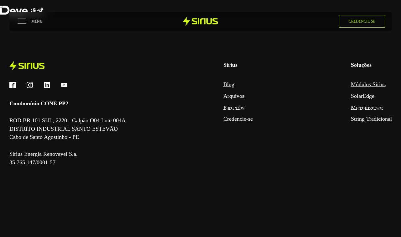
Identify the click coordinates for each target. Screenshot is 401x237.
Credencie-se (238, 119)
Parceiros (233, 107)
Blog (228, 84)
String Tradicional (371, 119)
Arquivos (233, 96)
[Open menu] (22, 21)
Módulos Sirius (368, 84)
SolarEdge (362, 96)
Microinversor (367, 107)
